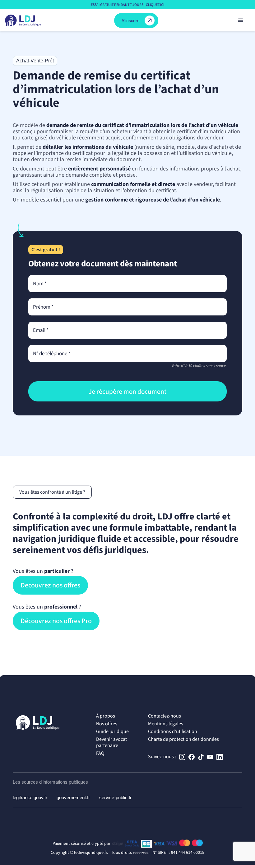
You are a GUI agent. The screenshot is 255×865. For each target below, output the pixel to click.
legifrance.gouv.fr (30, 797)
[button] (240, 20)
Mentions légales (165, 724)
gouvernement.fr (73, 797)
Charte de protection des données (183, 739)
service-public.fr (115, 797)
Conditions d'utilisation (172, 731)
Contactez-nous (164, 716)
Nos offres (106, 724)
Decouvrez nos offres (50, 585)
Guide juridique (112, 731)
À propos (105, 716)
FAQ (100, 753)
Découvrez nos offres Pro (56, 621)
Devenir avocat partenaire (111, 742)
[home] (23, 20)
